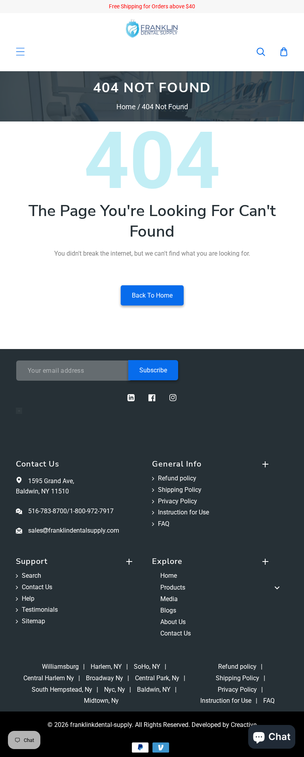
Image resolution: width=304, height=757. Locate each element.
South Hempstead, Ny (62, 689)
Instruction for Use (183, 512)
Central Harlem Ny (48, 678)
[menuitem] (220, 576)
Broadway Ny (104, 678)
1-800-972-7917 (92, 511)
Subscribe (153, 370)
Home (126, 106)
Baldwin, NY (154, 689)
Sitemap (33, 621)
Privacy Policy (177, 501)
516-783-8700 (47, 511)
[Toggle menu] (277, 587)
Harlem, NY (106, 666)
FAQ (163, 523)
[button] (266, 51)
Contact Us (37, 587)
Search (31, 575)
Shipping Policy (179, 489)
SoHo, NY (147, 666)
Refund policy (177, 478)
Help (28, 598)
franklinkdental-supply (101, 725)
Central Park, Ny (157, 678)
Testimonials (40, 609)
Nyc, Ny (114, 689)
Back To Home (152, 295)
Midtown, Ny (101, 700)
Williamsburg (60, 666)
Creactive (243, 725)
